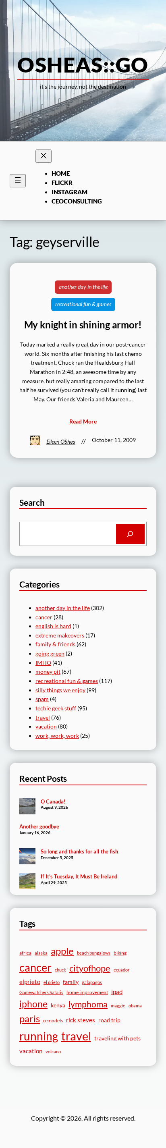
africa (25, 953)
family (71, 981)
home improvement (87, 992)
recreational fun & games (83, 304)
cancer (43, 617)
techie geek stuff (55, 708)
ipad (116, 991)
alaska (41, 952)
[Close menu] (43, 156)
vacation (46, 726)
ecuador (121, 969)
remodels (53, 1020)
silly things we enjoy (60, 690)
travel (42, 717)
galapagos (92, 982)
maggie (118, 1005)
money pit (47, 671)
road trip (109, 1020)
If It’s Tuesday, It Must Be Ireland (79, 876)
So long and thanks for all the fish (79, 851)
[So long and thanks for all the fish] (27, 857)
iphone (33, 1004)
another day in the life (83, 286)
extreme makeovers (59, 635)
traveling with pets (117, 1038)
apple (62, 951)
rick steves (80, 1019)
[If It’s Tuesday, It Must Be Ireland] (27, 882)
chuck (60, 969)
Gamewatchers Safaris (41, 992)
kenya (58, 1005)
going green (49, 653)
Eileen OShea (60, 441)
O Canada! (53, 801)
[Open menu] (18, 180)
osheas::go (82, 64)
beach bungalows (93, 952)
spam (42, 698)
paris (29, 1018)
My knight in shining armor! (83, 324)
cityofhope (89, 968)
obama (135, 1005)
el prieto (52, 982)
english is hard (53, 626)
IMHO (43, 662)
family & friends (55, 644)
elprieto (29, 981)
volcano (53, 1051)
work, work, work (57, 735)
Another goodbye (39, 826)
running (38, 1036)
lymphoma (88, 1004)
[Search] (130, 534)
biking (120, 953)
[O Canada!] (27, 807)
